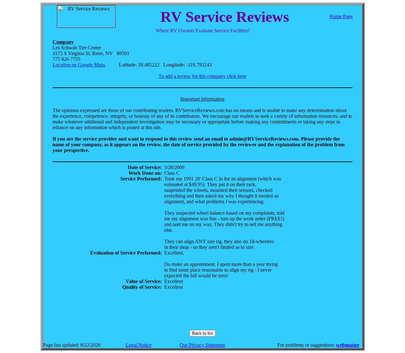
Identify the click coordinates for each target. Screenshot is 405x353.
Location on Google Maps (79, 64)
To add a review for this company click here (202, 76)
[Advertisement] (202, 310)
